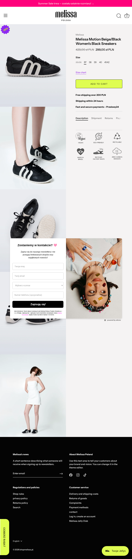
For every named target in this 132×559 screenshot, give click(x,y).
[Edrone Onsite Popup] (66, 279)
